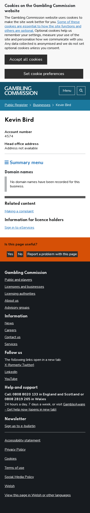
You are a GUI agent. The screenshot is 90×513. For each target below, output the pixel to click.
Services (11, 344)
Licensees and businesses (24, 286)
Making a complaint (19, 211)
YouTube (11, 378)
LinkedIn (11, 372)
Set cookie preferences (44, 73)
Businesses (41, 105)
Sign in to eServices (19, 227)
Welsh (10, 486)
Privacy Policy (15, 449)
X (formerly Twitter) (19, 365)
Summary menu (26, 163)
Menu (67, 90)
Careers (10, 330)
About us (12, 300)
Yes (11, 254)
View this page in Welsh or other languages (38, 495)
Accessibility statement (22, 440)
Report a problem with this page (52, 254)
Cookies (11, 458)
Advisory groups (17, 307)
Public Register (16, 105)
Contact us (13, 337)
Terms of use (14, 467)
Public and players (18, 279)
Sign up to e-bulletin (20, 426)
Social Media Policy (19, 477)
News (9, 323)
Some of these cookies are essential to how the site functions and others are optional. (43, 26)
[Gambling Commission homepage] (21, 94)
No (20, 254)
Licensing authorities (20, 293)
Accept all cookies (25, 59)
